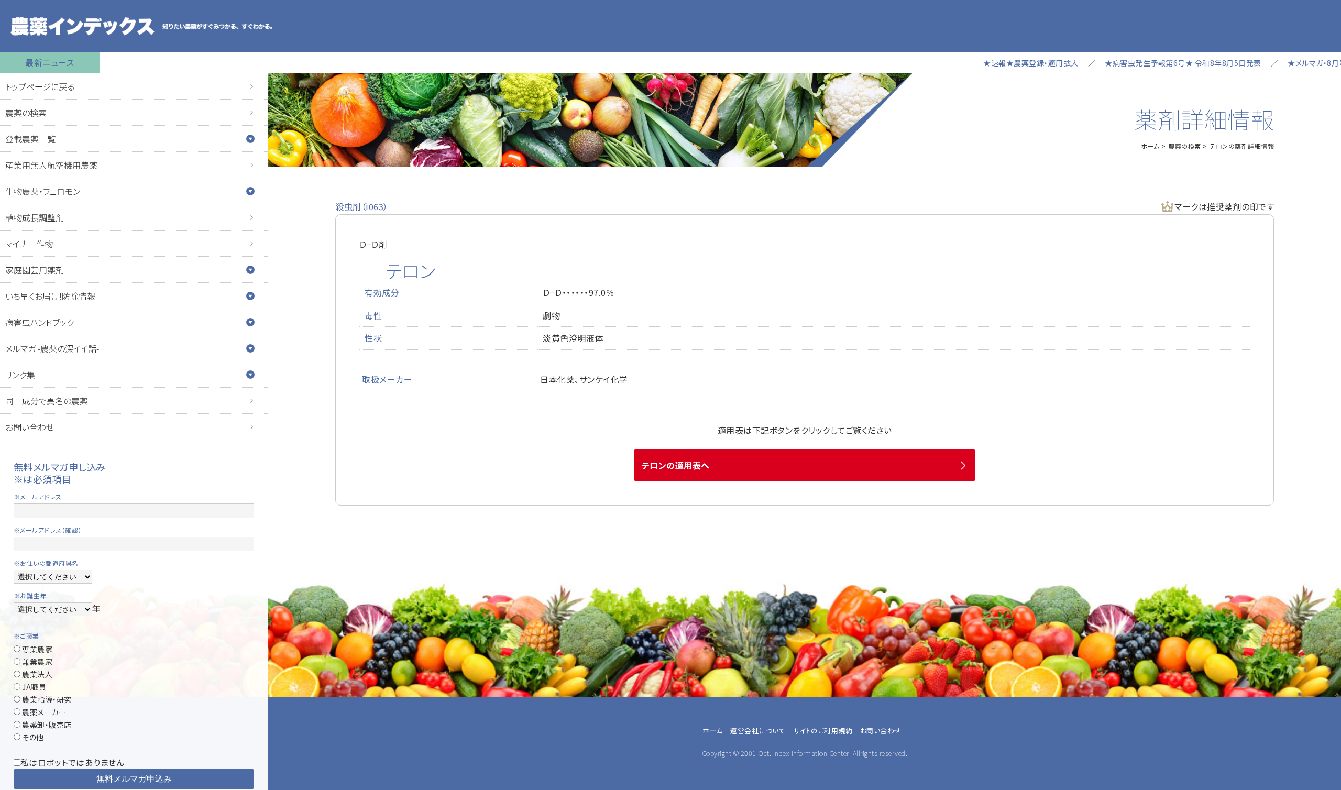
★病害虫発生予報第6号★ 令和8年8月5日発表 (1153, 63)
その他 (32, 737)
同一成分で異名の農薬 (46, 400)
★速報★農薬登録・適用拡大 (1001, 63)
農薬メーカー (43, 712)
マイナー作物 (29, 243)
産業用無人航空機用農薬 (51, 165)
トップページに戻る (39, 86)
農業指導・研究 (46, 699)
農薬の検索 (26, 112)
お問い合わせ (29, 427)
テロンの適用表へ (676, 465)
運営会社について (757, 731)
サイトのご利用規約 (823, 731)
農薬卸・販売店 (46, 724)
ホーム (1150, 145)
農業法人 (36, 674)
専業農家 (36, 649)
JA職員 (33, 687)
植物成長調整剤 (34, 217)
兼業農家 (36, 661)
